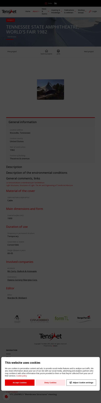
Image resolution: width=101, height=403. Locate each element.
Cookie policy (21, 376)
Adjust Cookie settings (83, 382)
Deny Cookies (50, 382)
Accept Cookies (20, 382)
